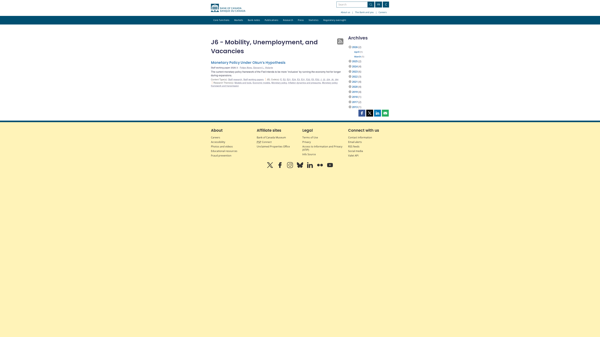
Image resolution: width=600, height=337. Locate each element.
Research (288, 20)
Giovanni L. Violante (263, 67)
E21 (289, 79)
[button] (361, 113)
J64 (336, 79)
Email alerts (355, 142)
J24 (328, 79)
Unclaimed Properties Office (273, 146)
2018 (355, 97)
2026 (355, 47)
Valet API (353, 155)
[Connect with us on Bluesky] (300, 167)
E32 (308, 79)
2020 (355, 86)
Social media (355, 151)
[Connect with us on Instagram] (290, 167)
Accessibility (218, 142)
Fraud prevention (221, 155)
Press (301, 20)
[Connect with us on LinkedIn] (310, 167)
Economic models (261, 82)
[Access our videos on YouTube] (330, 167)
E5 (312, 79)
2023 (355, 71)
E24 (294, 79)
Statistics (314, 20)
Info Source (309, 154)
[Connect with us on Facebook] (280, 167)
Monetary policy (279, 82)
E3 (298, 79)
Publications (271, 20)
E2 (284, 79)
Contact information (360, 137)
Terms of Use (310, 137)
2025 (355, 61)
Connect (264, 142)
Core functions (221, 20)
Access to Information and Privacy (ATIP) (322, 148)
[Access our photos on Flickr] (320, 167)
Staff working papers (253, 79)
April (356, 51)
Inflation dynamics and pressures (304, 82)
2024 (355, 66)
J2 (324, 79)
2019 (355, 92)
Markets (238, 20)
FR (378, 4)
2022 (355, 76)
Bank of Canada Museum (271, 137)
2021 (355, 81)
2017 (355, 102)
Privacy (306, 142)
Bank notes (254, 20)
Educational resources (224, 151)
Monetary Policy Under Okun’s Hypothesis (248, 62)
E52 (317, 79)
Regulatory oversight (334, 20)
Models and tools (243, 82)
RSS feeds (354, 146)
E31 (303, 79)
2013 (355, 107)
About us (345, 12)
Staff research (235, 79)
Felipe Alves (246, 67)
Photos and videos (222, 146)
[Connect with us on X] (270, 167)
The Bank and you (364, 12)
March (357, 56)
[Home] (228, 8)
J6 (332, 79)
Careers (383, 12)
